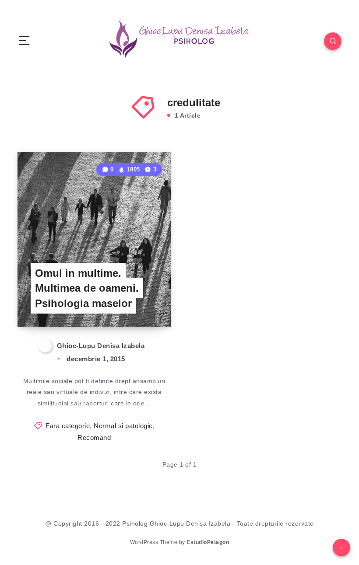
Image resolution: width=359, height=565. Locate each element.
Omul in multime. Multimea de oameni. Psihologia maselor (87, 288)
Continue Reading (140, 302)
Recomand (94, 437)
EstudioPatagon (208, 542)
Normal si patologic (123, 425)
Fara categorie (68, 425)
